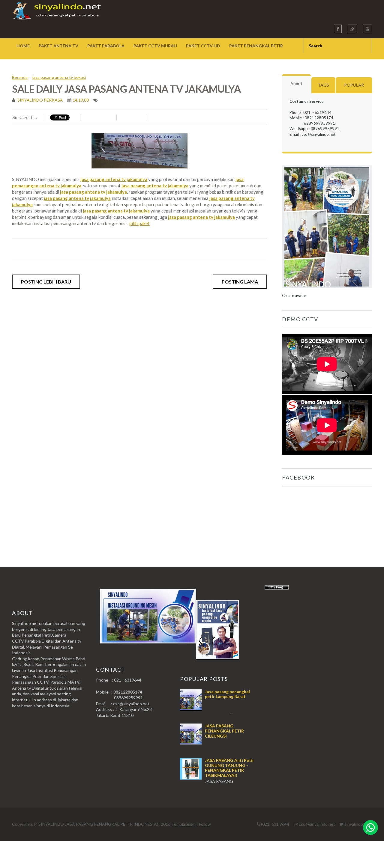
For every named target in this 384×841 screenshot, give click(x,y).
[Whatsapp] (370, 827)
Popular (354, 85)
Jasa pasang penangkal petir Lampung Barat (227, 694)
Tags (323, 85)
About (296, 83)
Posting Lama (240, 281)
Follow (205, 824)
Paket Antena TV (58, 45)
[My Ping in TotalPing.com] (277, 587)
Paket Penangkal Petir (256, 45)
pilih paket (139, 223)
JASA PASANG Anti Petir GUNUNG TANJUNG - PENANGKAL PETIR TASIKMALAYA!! (229, 768)
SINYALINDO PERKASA (39, 100)
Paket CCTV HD (203, 45)
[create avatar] (327, 290)
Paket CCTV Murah (155, 45)
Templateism (183, 824)
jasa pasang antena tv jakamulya (113, 179)
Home (23, 45)
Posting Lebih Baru (46, 281)
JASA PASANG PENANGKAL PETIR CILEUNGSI (224, 730)
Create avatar (294, 295)
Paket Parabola (105, 45)
